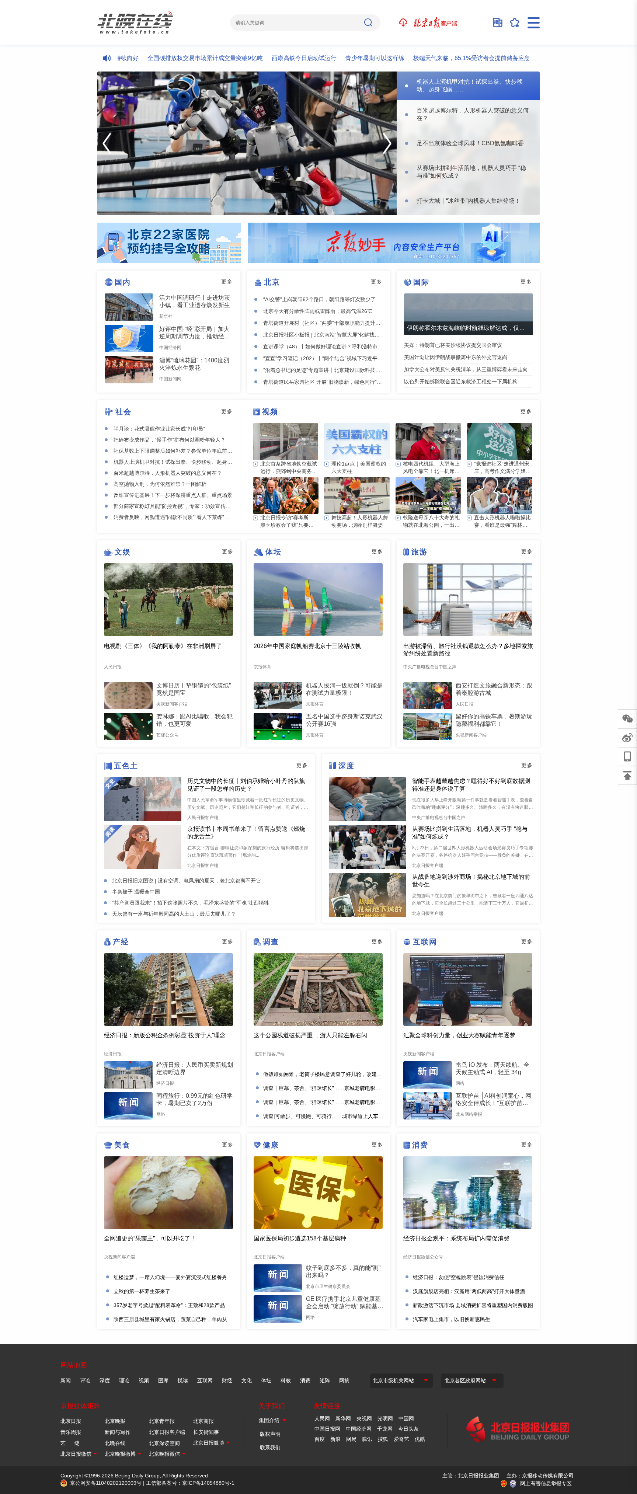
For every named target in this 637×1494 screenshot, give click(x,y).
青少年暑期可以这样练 (328, 58)
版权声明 (270, 1434)
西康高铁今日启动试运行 (257, 58)
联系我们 (270, 1448)
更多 (227, 282)
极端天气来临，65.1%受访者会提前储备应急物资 (431, 58)
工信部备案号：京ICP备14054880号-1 (190, 1483)
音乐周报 (70, 1432)
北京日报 (70, 1421)
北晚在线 (115, 1443)
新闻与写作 (117, 1432)
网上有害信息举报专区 (546, 1483)
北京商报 (203, 1421)
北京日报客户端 (167, 1432)
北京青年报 (162, 1421)
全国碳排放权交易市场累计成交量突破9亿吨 (158, 58)
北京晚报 (115, 1421)
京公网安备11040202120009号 (106, 1483)
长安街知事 (206, 1432)
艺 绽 (70, 1443)
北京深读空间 (164, 1443)
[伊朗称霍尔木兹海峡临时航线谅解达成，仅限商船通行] (468, 314)
